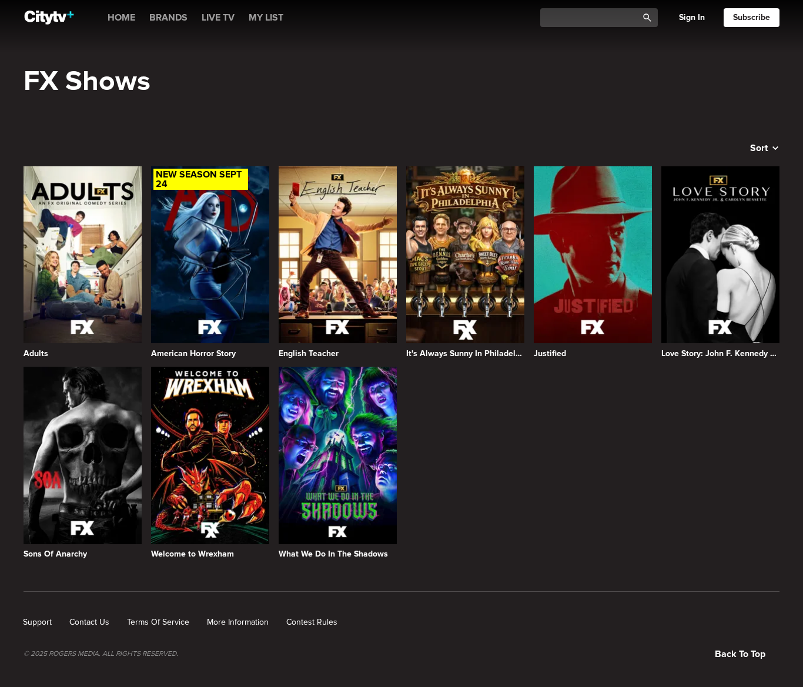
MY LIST (266, 18)
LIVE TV (218, 18)
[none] (37, 622)
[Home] (49, 18)
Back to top (740, 654)
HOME (121, 18)
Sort (759, 148)
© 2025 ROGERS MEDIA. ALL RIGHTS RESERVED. (101, 654)
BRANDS (168, 18)
